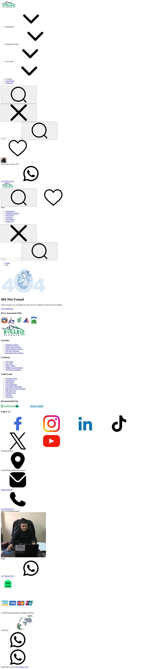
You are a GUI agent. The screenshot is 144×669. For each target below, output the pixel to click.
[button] (18, 95)
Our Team (9, 364)
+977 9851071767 (7, 181)
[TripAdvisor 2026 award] (8, 593)
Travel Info (9, 215)
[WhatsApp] (18, 648)
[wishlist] (18, 156)
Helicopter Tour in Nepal (14, 353)
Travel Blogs (10, 81)
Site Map (8, 395)
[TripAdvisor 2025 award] (23, 593)
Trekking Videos (11, 379)
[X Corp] (18, 449)
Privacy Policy (10, 366)
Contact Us (9, 83)
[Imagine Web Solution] (25, 630)
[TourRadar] (37, 407)
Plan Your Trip (10, 391)
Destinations (9, 211)
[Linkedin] (85, 431)
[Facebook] (18, 431)
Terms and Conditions (13, 370)
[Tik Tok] (119, 431)
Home (7, 263)
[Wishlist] (53, 205)
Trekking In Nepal (11, 213)
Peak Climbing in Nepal (13, 349)
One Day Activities (12, 351)
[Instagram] (51, 431)
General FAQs (10, 393)
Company (8, 217)
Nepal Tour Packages (13, 347)
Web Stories (9, 383)
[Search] (39, 131)
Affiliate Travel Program (14, 368)
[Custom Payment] (18, 611)
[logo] (13, 336)
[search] (39, 251)
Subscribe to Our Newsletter (15, 389)
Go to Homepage (7, 309)
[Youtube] (51, 449)
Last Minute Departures (13, 387)
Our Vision (9, 362)
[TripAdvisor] (23, 407)
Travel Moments (11, 385)
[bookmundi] (8, 407)
